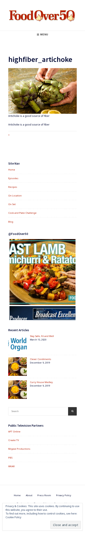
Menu (44, 34)
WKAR (11, 466)
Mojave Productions (19, 448)
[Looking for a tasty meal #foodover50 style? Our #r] (42, 272)
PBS (10, 457)
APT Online (14, 431)
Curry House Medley (41, 382)
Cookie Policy (13, 517)
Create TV (13, 440)
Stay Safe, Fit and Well (42, 336)
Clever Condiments (40, 359)
